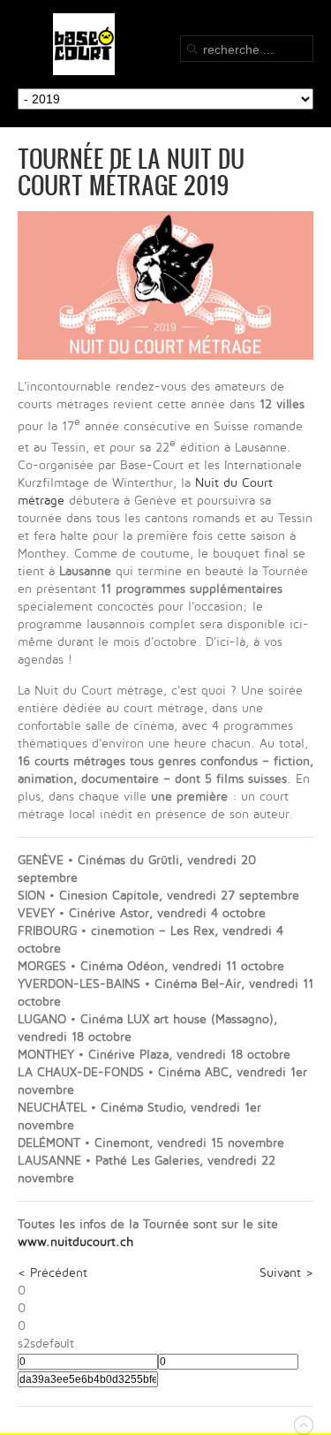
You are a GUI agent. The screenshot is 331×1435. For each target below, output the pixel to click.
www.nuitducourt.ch (75, 1242)
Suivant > (286, 1272)
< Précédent (52, 1272)
